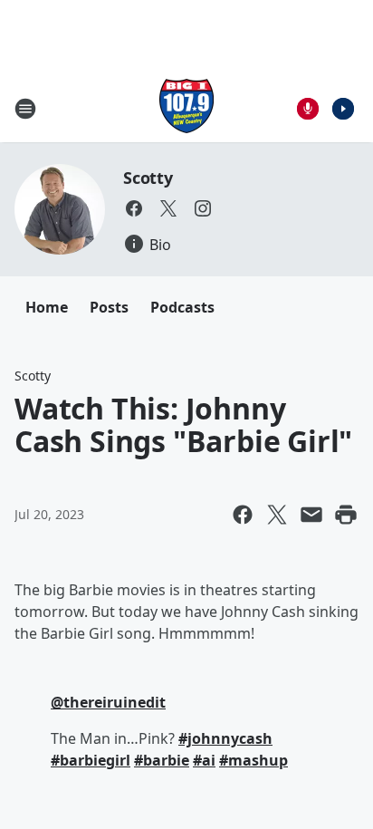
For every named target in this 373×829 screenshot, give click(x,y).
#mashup (253, 760)
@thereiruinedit (108, 702)
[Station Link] (186, 108)
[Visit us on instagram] (203, 208)
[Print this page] (346, 514)
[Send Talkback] (308, 109)
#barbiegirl (90, 760)
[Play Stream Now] (343, 109)
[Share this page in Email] (311, 514)
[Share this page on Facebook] (242, 514)
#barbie (161, 760)
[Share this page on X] (277, 514)
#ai (204, 760)
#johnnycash (225, 738)
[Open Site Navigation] (25, 109)
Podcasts (182, 307)
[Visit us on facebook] (134, 208)
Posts (109, 307)
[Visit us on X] (168, 208)
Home (46, 307)
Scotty (148, 177)
